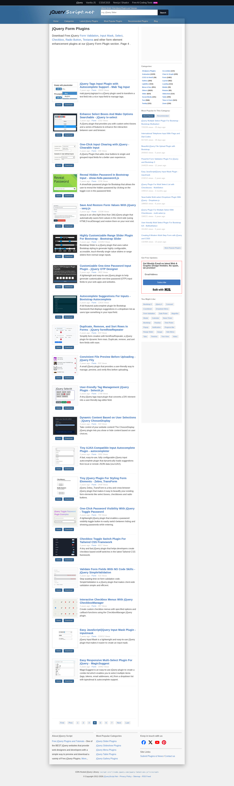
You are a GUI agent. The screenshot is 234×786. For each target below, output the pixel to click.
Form (94, 90)
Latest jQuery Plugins (89, 21)
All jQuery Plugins (149, 71)
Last (127, 723)
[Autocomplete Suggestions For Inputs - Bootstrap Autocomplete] (65, 304)
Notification (156, 327)
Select (119, 35)
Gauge (159, 332)
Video (175, 337)
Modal (145, 318)
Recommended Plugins (138, 21)
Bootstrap (146, 323)
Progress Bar (169, 327)
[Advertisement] (94, 63)
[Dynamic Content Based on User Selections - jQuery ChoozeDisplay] (65, 426)
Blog (156, 21)
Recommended (163, 116)
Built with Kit (162, 289)
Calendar (155, 318)
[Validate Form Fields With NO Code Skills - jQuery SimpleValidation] (65, 578)
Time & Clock (167, 100)
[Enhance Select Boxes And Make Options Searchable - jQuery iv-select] (65, 122)
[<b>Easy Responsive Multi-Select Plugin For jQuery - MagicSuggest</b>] (65, 669)
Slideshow (166, 94)
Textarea (88, 39)
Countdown (147, 309)
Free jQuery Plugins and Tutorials (73, 11)
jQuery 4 (159, 304)
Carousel (169, 304)
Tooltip (144, 103)
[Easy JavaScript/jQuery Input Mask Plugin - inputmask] (65, 638)
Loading (165, 84)
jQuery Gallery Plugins (107, 758)
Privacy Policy (125, 776)
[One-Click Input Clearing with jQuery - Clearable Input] (65, 153)
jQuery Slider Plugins (106, 741)
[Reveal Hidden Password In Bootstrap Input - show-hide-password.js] (65, 183)
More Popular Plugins (173, 248)
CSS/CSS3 (104, 3)
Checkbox (58, 39)
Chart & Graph (167, 74)
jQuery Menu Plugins (106, 750)
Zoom (164, 103)
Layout (165, 81)
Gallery (145, 81)
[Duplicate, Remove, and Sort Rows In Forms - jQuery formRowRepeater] (65, 335)
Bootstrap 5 (147, 304)
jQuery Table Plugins (106, 754)
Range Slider (148, 332)
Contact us (170, 756)
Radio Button (73, 39)
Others (144, 90)
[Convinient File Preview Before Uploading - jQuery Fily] (65, 365)
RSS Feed (146, 776)
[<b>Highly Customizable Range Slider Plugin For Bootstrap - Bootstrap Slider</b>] (65, 244)
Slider (144, 94)
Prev (71, 723)
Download (69, 105)
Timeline (154, 337)
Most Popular (148, 116)
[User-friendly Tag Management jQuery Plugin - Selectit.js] (65, 395)
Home (55, 21)
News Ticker (167, 318)
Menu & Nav (146, 87)
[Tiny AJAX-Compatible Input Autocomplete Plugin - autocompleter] (65, 456)
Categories (69, 21)
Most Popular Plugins (113, 21)
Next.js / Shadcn (121, 3)
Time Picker (169, 323)
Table (164, 97)
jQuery (79, 3)
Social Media (147, 97)
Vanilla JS (91, 3)
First (62, 723)
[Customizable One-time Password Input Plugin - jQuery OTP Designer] (65, 274)
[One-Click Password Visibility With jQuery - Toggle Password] (65, 517)
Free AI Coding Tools (144, 3)
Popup (145, 327)
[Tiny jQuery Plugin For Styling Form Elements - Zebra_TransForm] (65, 487)
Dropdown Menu (162, 309)
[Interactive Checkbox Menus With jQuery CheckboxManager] (65, 608)
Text (143, 100)
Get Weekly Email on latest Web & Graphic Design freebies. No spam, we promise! (161, 265)
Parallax (158, 323)
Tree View (165, 337)
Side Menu (170, 332)
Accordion (166, 71)
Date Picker (163, 314)
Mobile (164, 87)
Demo (58, 105)
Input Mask (106, 35)
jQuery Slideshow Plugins (108, 745)
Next (119, 723)
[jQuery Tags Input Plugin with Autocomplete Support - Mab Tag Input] (65, 92)
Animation (146, 74)
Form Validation (89, 35)
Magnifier (175, 314)
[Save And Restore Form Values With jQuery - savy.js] (65, 213)
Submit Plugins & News (151, 756)
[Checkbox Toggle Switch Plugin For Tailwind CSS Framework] (65, 547)
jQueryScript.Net (111, 776)
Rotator (165, 90)
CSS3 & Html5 (147, 77)
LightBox (145, 84)
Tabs (145, 337)
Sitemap (136, 776)
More (84, 758)
